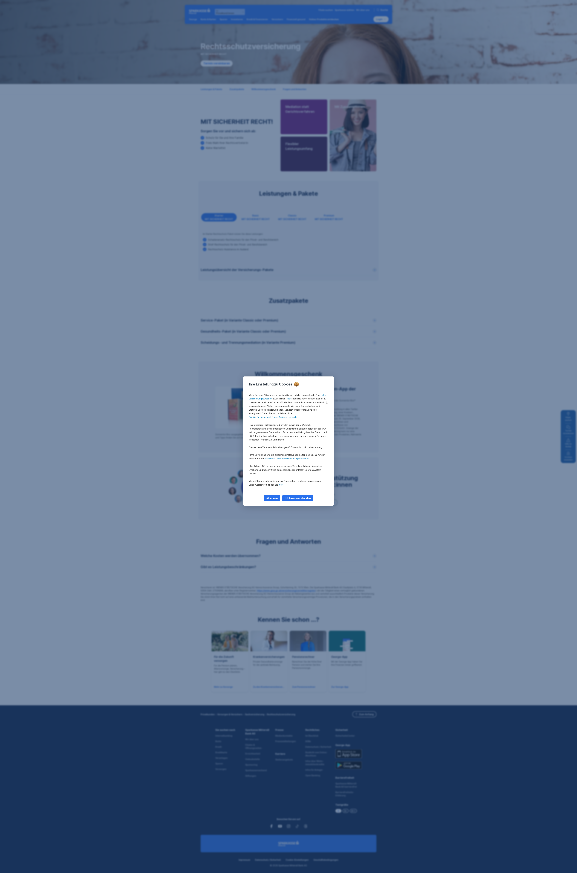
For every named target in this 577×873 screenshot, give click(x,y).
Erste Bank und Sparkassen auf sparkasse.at (287, 458)
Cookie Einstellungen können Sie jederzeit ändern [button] (274, 417)
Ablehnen (272, 498)
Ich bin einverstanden (298, 498)
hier (280, 484)
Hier (289, 398)
